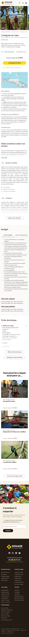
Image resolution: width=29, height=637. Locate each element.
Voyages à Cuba (15, 32)
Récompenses (4, 580)
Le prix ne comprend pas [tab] (21, 235)
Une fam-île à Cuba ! (9, 401)
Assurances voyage (5, 616)
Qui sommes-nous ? (5, 572)
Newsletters (23, 630)
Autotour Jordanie (5, 602)
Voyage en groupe (19, 572)
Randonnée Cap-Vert (19, 598)
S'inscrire (8, 530)
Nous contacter (4, 608)
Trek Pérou (17, 590)
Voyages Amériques (5, 32)
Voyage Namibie (5, 590)
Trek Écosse (17, 594)
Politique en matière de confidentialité (10, 630)
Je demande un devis (14, 63)
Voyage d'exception (19, 582)
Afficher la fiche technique (14, 352)
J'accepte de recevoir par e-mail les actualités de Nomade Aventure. (13, 521)
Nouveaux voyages (19, 584)
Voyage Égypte (4, 598)
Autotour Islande (5, 600)
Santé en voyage (5, 614)
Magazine (3, 632)
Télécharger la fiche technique (15, 357)
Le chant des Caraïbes (9, 462)
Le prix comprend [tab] (7, 235)
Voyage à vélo (18, 580)
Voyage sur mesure (19, 574)
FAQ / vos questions (5, 612)
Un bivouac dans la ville (6, 620)
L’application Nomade (6, 610)
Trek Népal (17, 592)
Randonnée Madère (19, 600)
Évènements (4, 618)
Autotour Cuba (23, 32)
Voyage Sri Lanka (5, 596)
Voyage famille (18, 576)
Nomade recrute (5, 578)
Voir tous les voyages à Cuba (14, 476)
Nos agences (4, 574)
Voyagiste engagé (5, 576)
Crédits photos (10, 632)
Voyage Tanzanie (5, 592)
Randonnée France (19, 596)
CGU (22, 629)
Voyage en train (18, 578)
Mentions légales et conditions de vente (10, 629)
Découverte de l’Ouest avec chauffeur (14, 432)
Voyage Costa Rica (5, 594)
